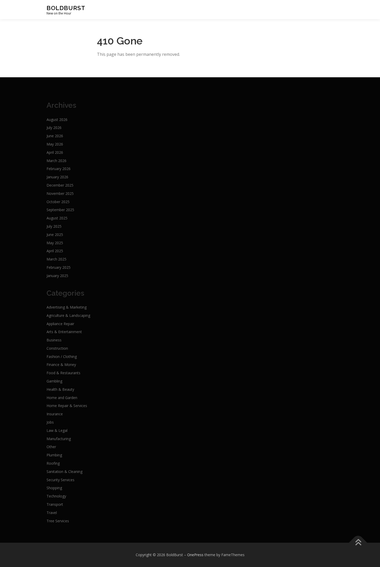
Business (54, 340)
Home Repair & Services (67, 405)
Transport (55, 504)
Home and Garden (62, 397)
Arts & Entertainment (64, 331)
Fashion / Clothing (62, 356)
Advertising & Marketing (67, 307)
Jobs (50, 422)
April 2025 (55, 250)
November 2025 (60, 193)
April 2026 (55, 152)
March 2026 (56, 160)
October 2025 (58, 201)
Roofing (53, 463)
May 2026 (55, 144)
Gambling (54, 381)
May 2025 (55, 242)
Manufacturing (59, 438)
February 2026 (59, 168)
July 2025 (54, 226)
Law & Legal (57, 430)
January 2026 (57, 176)
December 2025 (60, 185)
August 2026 (57, 119)
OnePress (195, 554)
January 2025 (57, 275)
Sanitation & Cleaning (64, 471)
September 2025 (60, 209)
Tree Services (58, 520)
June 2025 (55, 234)
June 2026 (55, 135)
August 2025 (57, 218)
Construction (57, 348)
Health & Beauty (60, 389)
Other (51, 446)
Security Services (60, 479)
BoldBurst (66, 7)
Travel (52, 512)
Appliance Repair (60, 323)
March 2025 (56, 259)
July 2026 (54, 127)
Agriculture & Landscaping (68, 315)
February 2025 (59, 267)
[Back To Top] (358, 543)
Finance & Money (61, 364)
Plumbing (54, 455)
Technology (56, 496)
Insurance (55, 413)
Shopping (54, 487)
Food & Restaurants (63, 372)
